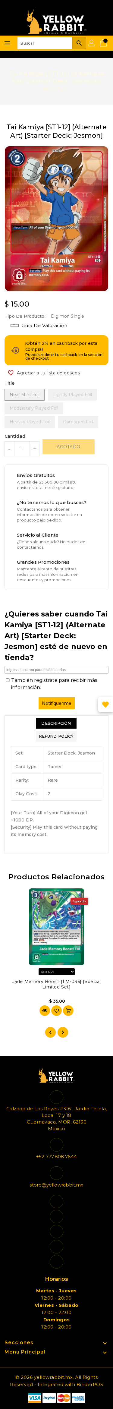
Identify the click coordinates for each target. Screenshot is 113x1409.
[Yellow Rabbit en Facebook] (56, 1201)
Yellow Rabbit (56, 89)
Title (10, 383)
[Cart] (104, 43)
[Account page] (92, 43)
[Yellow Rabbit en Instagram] (56, 1231)
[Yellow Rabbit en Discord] (56, 1246)
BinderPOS (90, 1384)
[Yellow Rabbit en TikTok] (56, 1262)
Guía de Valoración (44, 325)
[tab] (56, 723)
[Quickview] (44, 1010)
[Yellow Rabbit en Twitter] (56, 1216)
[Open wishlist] (105, 704)
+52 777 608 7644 (56, 1156)
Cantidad (15, 436)
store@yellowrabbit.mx (56, 1185)
